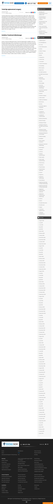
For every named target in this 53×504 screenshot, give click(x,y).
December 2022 (42, 309)
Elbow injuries (41, 67)
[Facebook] (31, 12)
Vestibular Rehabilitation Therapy (40, 467)
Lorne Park (20, 490)
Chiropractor (41, 57)
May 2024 (41, 277)
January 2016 (41, 412)
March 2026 (41, 231)
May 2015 (41, 424)
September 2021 (42, 334)
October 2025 (42, 241)
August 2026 (41, 220)
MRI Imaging (20, 467)
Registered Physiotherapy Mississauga (42, 195)
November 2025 (42, 239)
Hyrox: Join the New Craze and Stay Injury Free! (43, 28)
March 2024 (41, 281)
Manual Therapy (42, 120)
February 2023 (42, 307)
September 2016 (42, 397)
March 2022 (41, 321)
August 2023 (41, 296)
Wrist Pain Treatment (38, 482)
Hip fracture (41, 101)
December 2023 (42, 288)
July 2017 (40, 380)
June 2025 (41, 250)
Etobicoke (20, 487)
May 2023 (41, 302)
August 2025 (41, 245)
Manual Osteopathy (43, 118)
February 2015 (41, 429)
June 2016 (41, 403)
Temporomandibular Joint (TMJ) (40, 480)
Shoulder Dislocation (43, 202)
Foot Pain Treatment (5, 482)
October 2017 (41, 374)
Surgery (40, 207)
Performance (41, 162)
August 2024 (41, 271)
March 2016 (41, 408)
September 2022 (42, 313)
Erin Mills (19, 485)
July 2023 (41, 298)
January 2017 (41, 391)
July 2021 (40, 338)
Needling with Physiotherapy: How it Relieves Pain (43, 13)
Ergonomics (41, 70)
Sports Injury (36, 462)
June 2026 (41, 224)
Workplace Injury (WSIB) (38, 471)
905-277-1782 (26, 444)
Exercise (40, 81)
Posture (40, 172)
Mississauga (36, 485)
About (3, 452)
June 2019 (41, 351)
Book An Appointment (43, 3)
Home (3, 450)
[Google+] (33, 12)
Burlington (3, 488)
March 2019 (41, 357)
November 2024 (42, 264)
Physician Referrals (19, 3)
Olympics (41, 149)
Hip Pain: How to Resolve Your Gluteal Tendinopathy (43, 32)
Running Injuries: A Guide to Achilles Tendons (42, 18)
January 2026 (41, 235)
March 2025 (41, 256)
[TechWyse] (26, 502)
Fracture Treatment (21, 474)
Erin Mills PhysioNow (42, 72)
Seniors (40, 200)
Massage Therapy (42, 122)
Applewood (4, 487)
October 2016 (41, 395)
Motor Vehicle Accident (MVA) (23, 465)
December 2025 (42, 237)
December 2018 (42, 363)
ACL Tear (41, 44)
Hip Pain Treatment (21, 478)
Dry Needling (41, 65)
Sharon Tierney (8, 13)
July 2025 (41, 248)
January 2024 (41, 285)
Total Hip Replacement (38, 464)
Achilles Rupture (42, 40)
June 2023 (41, 300)
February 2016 (41, 410)
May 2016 (41, 406)
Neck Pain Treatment (38, 474)
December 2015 (42, 414)
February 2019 (41, 359)
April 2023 (41, 304)
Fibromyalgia (41, 83)
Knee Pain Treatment (22, 480)
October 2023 (41, 292)
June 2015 (41, 422)
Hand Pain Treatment (22, 476)
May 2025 (41, 252)
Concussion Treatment (6, 464)
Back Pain (41, 53)
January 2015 (41, 431)
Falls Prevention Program (6, 469)
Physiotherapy (42, 167)
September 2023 (42, 294)
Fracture (40, 93)
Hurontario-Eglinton (21, 488)
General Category (42, 95)
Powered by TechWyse (26, 500)
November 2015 (42, 416)
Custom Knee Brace (43, 63)
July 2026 (41, 222)
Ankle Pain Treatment (6, 478)
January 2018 (41, 370)
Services (3, 458)
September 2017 (42, 376)
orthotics (41, 151)
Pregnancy (41, 174)
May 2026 (41, 227)
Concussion (41, 61)
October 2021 (41, 332)
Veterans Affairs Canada (39, 469)
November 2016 (42, 393)
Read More (3, 31)
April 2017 (41, 387)
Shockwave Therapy (38, 460)
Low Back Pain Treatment (22, 482)
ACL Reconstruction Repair (7, 476)
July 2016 (40, 401)
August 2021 (41, 336)
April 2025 (41, 254)
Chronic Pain (41, 59)
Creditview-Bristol (5, 492)
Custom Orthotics (5, 467)
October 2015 (41, 418)
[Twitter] (34, 12)
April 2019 (41, 355)
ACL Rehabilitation (42, 42)
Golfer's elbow (42, 97)
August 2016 (41, 399)
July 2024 (41, 273)
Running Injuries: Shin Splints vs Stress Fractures (43, 23)
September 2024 (42, 269)
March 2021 (41, 342)
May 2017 (41, 384)
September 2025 (42, 243)
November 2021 (42, 330)
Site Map (36, 454)
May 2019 (41, 353)
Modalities (41, 138)
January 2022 (41, 325)
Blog (19, 452)
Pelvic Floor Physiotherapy (23, 471)
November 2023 (42, 290)
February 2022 (41, 323)
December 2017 (42, 372)
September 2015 (42, 420)
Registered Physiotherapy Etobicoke (42, 190)
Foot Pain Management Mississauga (42, 86)
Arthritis (40, 48)
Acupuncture (4, 462)
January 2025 (41, 260)
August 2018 (41, 368)
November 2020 (42, 349)
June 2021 (41, 340)
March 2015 (41, 427)
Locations (4, 485)
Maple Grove (20, 492)
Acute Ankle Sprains (43, 46)
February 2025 (42, 258)
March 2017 (41, 389)
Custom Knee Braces (6, 466)
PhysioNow (41, 164)
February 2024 (42, 283)
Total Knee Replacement (39, 466)
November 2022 (42, 311)
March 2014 (41, 433)
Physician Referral (37, 452)
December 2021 (42, 328)
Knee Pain (41, 109)
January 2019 (41, 361)
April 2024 (41, 279)
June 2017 (41, 382)
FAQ (18, 454)
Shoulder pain (41, 204)
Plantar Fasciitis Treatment (39, 476)
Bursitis (40, 55)
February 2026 (42, 233)
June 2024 (41, 275)
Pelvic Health (41, 157)
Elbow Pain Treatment (6, 480)
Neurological (41, 147)
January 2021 (41, 344)
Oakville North (36, 488)
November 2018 (42, 366)
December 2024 (42, 262)
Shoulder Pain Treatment (39, 478)
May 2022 (41, 319)
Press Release (42, 180)
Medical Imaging (42, 136)
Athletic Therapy (42, 51)
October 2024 (42, 267)
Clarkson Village (5, 490)
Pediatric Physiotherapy (22, 469)
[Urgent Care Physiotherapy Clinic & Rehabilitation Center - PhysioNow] (8, 3)
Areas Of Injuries (5, 474)
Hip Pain (40, 104)
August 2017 (41, 378)
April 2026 (41, 229)
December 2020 (42, 347)
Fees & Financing (37, 450)
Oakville (35, 487)
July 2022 (41, 315)
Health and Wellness (43, 99)
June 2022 (41, 317)
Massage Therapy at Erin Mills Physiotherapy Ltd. (43, 126)
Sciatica (40, 198)
